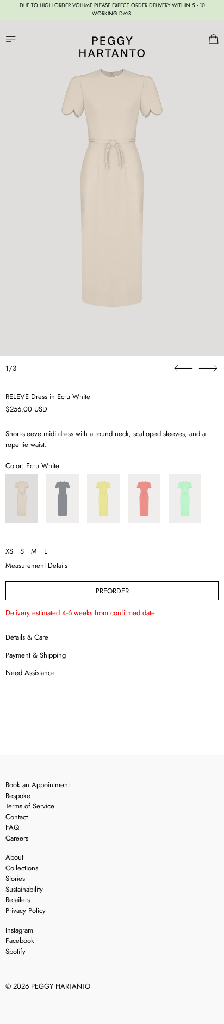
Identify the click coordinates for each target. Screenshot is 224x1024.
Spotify (15, 951)
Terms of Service (29, 806)
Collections (21, 868)
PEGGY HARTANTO (60, 986)
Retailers (17, 899)
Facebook (19, 940)
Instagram (19, 930)
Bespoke (17, 795)
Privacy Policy (25, 910)
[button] (112, 188)
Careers (16, 838)
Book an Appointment (37, 785)
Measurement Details (36, 565)
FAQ (12, 827)
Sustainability (24, 889)
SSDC (44, 1000)
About (14, 857)
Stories (15, 878)
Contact (16, 817)
